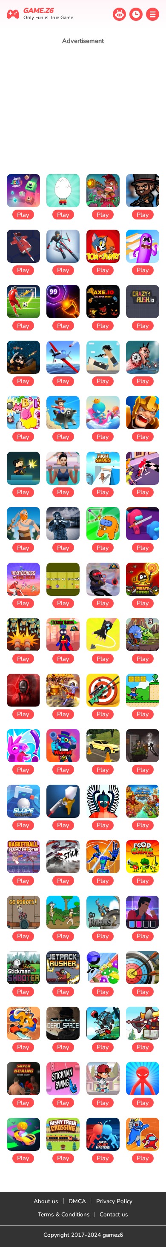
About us (46, 1201)
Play (23, 215)
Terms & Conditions (64, 1214)
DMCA (77, 1201)
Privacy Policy (114, 1201)
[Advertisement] (83, 108)
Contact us (114, 1214)
